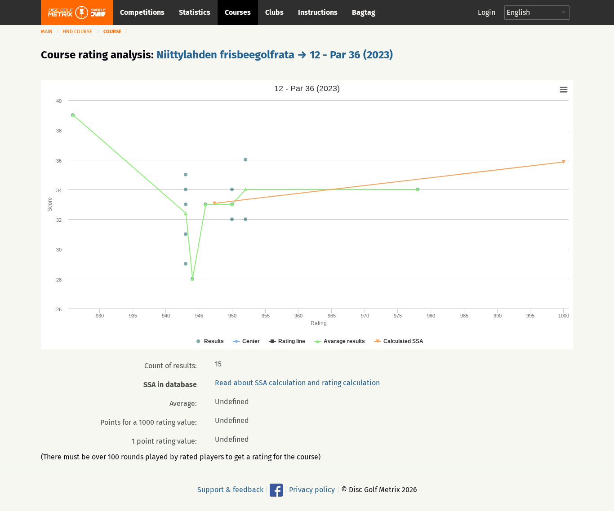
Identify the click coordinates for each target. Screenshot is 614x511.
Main (47, 32)
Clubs (274, 12)
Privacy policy (312, 489)
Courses (238, 12)
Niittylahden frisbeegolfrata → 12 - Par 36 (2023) (274, 54)
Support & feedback (230, 489)
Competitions (142, 12)
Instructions (318, 12)
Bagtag (363, 12)
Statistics (194, 12)
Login (486, 12)
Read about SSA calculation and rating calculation (297, 383)
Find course (77, 32)
